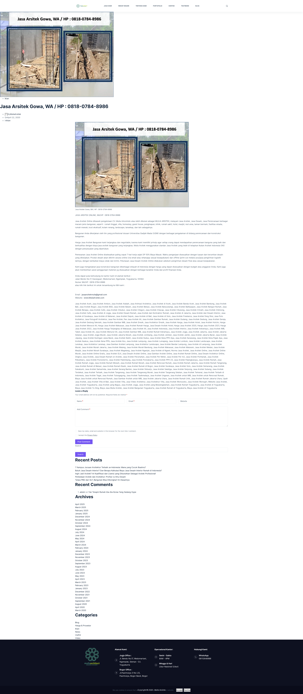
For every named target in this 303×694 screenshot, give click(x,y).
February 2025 (81, 510)
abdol (82, 492)
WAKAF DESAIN (123, 6)
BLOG (197, 6)
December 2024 (82, 516)
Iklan (7, 98)
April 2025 (80, 504)
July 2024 (79, 532)
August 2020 (81, 604)
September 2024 (82, 526)
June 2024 (80, 535)
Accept (179, 690)
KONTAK (172, 6)
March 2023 (80, 582)
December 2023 (82, 554)
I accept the (87, 435)
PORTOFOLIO (157, 6)
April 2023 (80, 579)
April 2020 (80, 607)
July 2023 (79, 570)
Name (80, 401)
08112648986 (205, 658)
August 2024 (81, 529)
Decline (187, 690)
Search (78, 446)
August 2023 (81, 566)
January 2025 (81, 513)
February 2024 (81, 548)
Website (183, 401)
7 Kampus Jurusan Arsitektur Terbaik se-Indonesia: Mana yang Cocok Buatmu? (110, 467)
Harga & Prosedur (83, 625)
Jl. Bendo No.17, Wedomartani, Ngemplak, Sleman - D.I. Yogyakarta (133, 661)
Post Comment (84, 442)
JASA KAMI (108, 6)
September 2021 (82, 601)
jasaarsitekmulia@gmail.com (94, 294)
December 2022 (82, 591)
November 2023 (82, 557)
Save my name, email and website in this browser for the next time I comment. (107, 431)
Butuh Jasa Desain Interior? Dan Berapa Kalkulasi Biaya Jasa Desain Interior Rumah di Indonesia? (118, 470)
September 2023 (82, 563)
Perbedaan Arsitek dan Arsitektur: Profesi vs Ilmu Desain (100, 477)
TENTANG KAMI (141, 6)
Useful (78, 635)
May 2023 (79, 576)
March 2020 (80, 610)
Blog (77, 622)
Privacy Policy (92, 435)
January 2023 (81, 588)
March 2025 (80, 507)
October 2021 (81, 598)
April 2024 (80, 541)
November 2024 (82, 520)
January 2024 (81, 551)
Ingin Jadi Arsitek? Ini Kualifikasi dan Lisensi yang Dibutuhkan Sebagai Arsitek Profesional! (115, 473)
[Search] (227, 6)
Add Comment (83, 409)
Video (77, 638)
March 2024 (80, 545)
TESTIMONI (185, 6)
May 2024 (79, 538)
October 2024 (81, 523)
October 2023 (81, 560)
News (77, 632)
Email (131, 401)
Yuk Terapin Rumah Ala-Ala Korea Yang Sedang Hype (112, 492)
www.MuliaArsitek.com (94, 298)
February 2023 (81, 585)
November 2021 (82, 594)
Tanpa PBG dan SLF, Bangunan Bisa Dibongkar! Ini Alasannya (102, 480)
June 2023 (80, 573)
